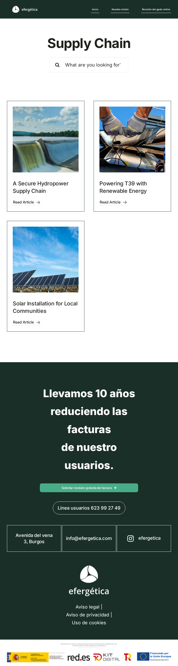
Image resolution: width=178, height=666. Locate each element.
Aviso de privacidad (87, 615)
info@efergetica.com (89, 538)
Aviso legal (87, 607)
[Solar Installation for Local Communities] (46, 259)
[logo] (25, 7)
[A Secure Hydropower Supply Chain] (46, 139)
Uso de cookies (89, 622)
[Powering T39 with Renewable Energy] (132, 139)
